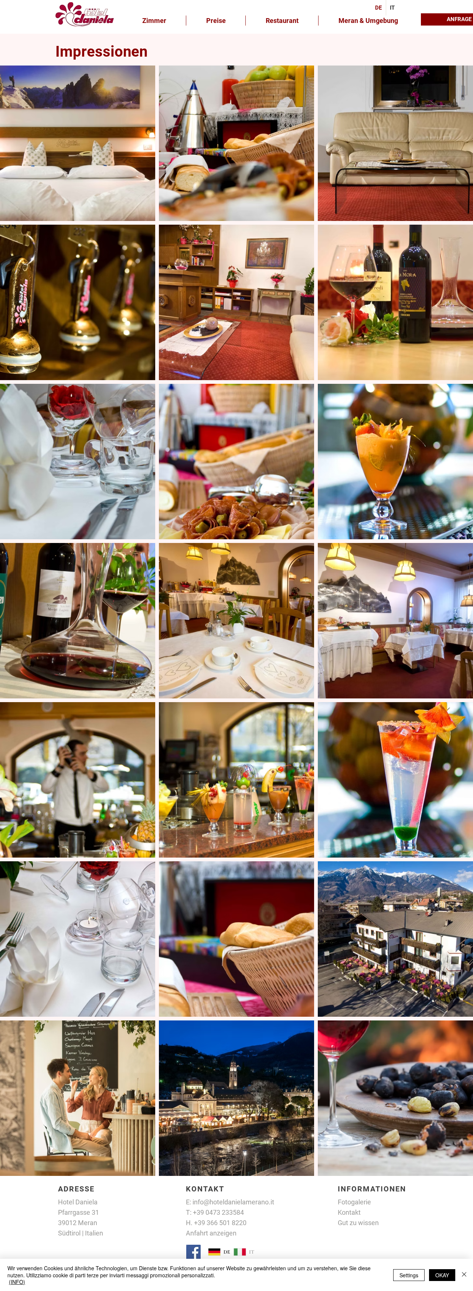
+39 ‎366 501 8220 (220, 1223)
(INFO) (17, 1281)
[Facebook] (193, 1252)
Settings (408, 1275)
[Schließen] (464, 1275)
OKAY (442, 1275)
